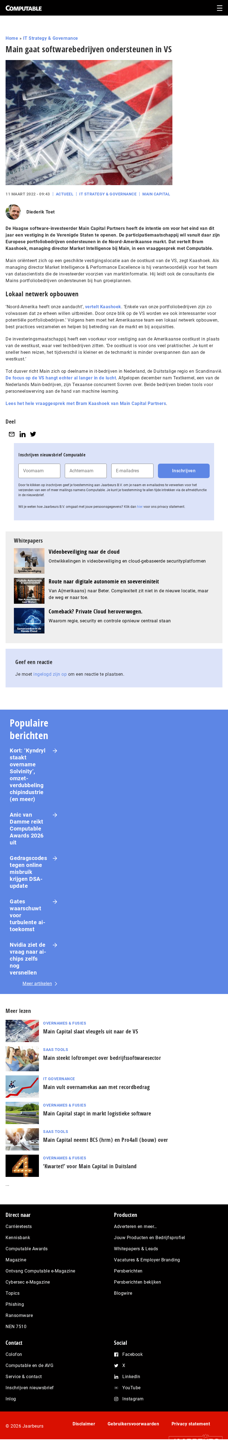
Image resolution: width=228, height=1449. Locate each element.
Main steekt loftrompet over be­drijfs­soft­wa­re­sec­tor (102, 1058)
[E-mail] (11, 434)
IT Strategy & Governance (50, 38)
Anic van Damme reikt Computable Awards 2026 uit (27, 828)
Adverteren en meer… (135, 1226)
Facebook (132, 1354)
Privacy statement (191, 1423)
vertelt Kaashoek (103, 306)
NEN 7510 (16, 1326)
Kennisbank (18, 1237)
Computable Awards (27, 1248)
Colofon (14, 1354)
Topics (12, 1293)
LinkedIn (131, 1376)
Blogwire (123, 1293)
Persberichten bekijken (137, 1282)
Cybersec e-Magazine (28, 1282)
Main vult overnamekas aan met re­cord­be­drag (96, 1087)
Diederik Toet (40, 212)
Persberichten (128, 1271)
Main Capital (156, 194)
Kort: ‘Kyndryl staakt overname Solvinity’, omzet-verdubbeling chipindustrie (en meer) (27, 774)
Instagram (133, 1398)
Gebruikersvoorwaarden (133, 1423)
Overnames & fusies (64, 1023)
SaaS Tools (55, 1049)
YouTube (131, 1387)
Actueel (65, 194)
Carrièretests (19, 1226)
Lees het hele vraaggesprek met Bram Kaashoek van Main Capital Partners (86, 403)
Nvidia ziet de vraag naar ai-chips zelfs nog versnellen (28, 958)
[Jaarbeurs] (192, 1441)
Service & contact (24, 1376)
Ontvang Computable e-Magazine (40, 1271)
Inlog (11, 1398)
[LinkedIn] (22, 434)
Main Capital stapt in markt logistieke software (97, 1113)
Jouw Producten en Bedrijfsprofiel (149, 1237)
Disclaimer (84, 1423)
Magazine (16, 1259)
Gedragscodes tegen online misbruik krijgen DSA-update (28, 872)
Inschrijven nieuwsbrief (30, 1387)
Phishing (15, 1304)
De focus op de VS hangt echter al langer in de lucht (61, 378)
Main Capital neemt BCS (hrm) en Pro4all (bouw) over (105, 1140)
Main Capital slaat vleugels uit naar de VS (90, 1031)
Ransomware (19, 1315)
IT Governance (59, 1079)
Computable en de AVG (29, 1365)
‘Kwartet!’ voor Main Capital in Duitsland (90, 1166)
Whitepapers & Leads (136, 1248)
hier (140, 507)
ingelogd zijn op (50, 674)
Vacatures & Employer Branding (147, 1259)
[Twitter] (33, 434)
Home (12, 38)
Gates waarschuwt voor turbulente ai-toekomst (27, 915)
